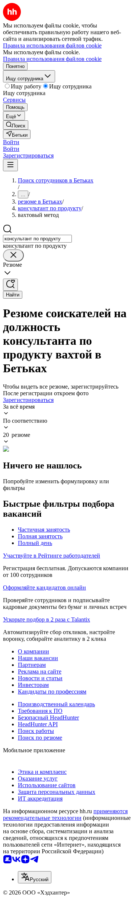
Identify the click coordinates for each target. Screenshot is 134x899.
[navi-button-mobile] (10, 165)
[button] (11, 142)
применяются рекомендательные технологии (65, 814)
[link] (15, 125)
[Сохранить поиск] (10, 285)
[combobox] (37, 239)
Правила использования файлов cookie (52, 59)
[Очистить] (13, 255)
